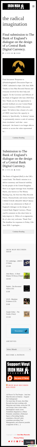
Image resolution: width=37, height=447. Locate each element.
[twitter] (9, 441)
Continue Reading (18, 138)
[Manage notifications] (32, 442)
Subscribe (29, 442)
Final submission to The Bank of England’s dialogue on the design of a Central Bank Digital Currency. (18, 42)
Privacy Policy (19, 438)
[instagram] (14, 441)
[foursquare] (19, 441)
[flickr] (17, 441)
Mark (18, 53)
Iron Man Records (23, 434)
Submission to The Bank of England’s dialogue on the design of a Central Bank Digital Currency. (17, 158)
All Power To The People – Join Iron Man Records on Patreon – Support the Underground (18, 397)
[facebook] (11, 441)
